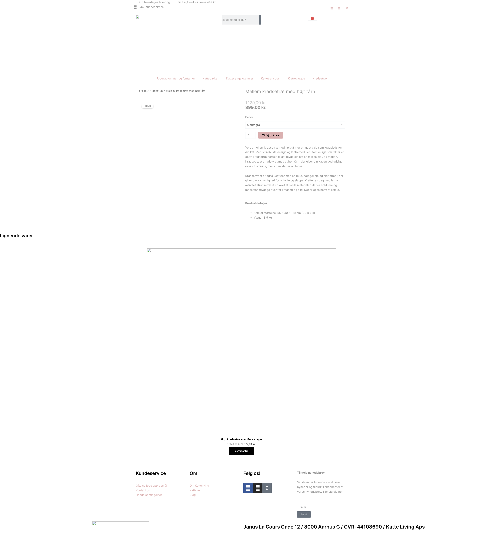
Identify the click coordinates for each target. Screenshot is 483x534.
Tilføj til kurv (270, 135)
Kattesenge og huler (239, 78)
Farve (249, 117)
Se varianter (241, 450)
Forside (142, 90)
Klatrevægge (296, 78)
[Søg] (260, 20)
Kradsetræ (320, 78)
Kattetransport (270, 78)
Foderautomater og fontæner (175, 78)
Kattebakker (211, 78)
